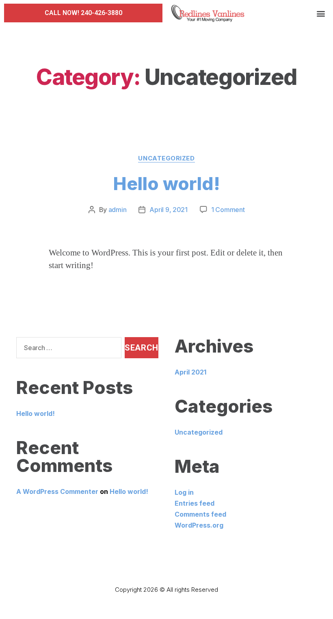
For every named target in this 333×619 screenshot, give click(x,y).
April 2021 (190, 372)
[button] (83, 13)
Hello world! (166, 184)
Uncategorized (166, 158)
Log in (184, 492)
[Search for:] (67, 349)
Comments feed (200, 514)
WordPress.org (199, 525)
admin (117, 210)
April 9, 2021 (168, 210)
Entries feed (194, 503)
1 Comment (228, 210)
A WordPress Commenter (57, 491)
